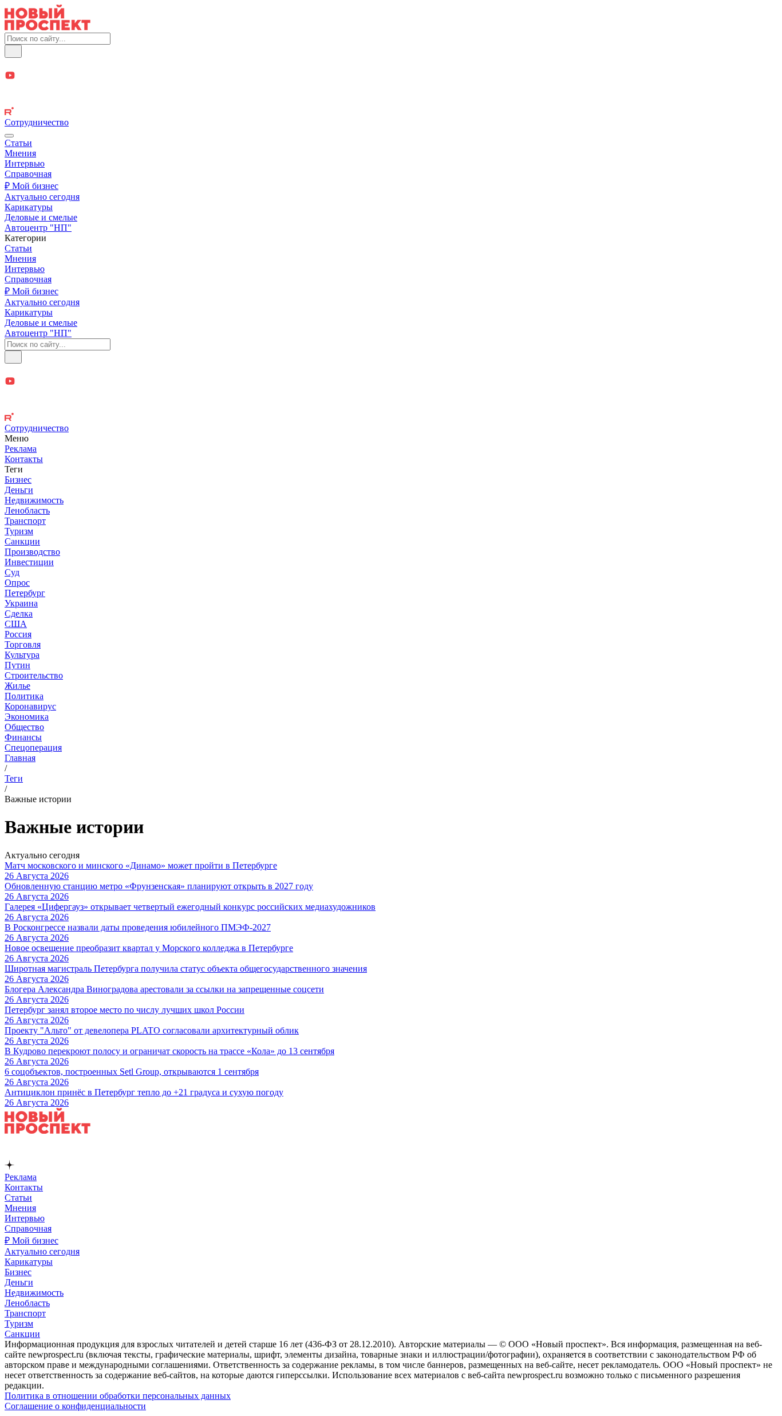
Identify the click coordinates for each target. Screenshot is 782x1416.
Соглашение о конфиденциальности (75, 1406)
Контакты (24, 459)
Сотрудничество (37, 122)
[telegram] (391, 64)
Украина (21, 603)
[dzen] (391, 89)
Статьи (18, 143)
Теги (14, 778)
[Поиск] (13, 51)
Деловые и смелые (41, 217)
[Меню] (9, 135)
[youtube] (391, 76)
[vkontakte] (391, 101)
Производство (32, 552)
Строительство (34, 675)
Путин (17, 665)
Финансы (23, 737)
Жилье (17, 686)
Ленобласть (27, 510)
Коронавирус (30, 706)
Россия (18, 634)
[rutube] (391, 112)
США (16, 624)
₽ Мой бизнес (31, 186)
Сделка (19, 613)
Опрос (17, 582)
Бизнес (18, 479)
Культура (22, 655)
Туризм (19, 531)
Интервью (25, 163)
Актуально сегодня (42, 197)
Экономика (27, 716)
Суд (12, 572)
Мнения (20, 153)
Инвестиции (29, 562)
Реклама (21, 448)
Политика (24, 696)
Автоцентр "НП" (38, 227)
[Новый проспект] (47, 27)
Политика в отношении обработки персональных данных (118, 1396)
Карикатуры (29, 207)
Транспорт (25, 521)
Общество (24, 727)
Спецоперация (33, 747)
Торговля (23, 644)
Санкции (22, 541)
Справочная (28, 174)
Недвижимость (34, 500)
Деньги (19, 490)
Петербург (25, 593)
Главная (20, 758)
